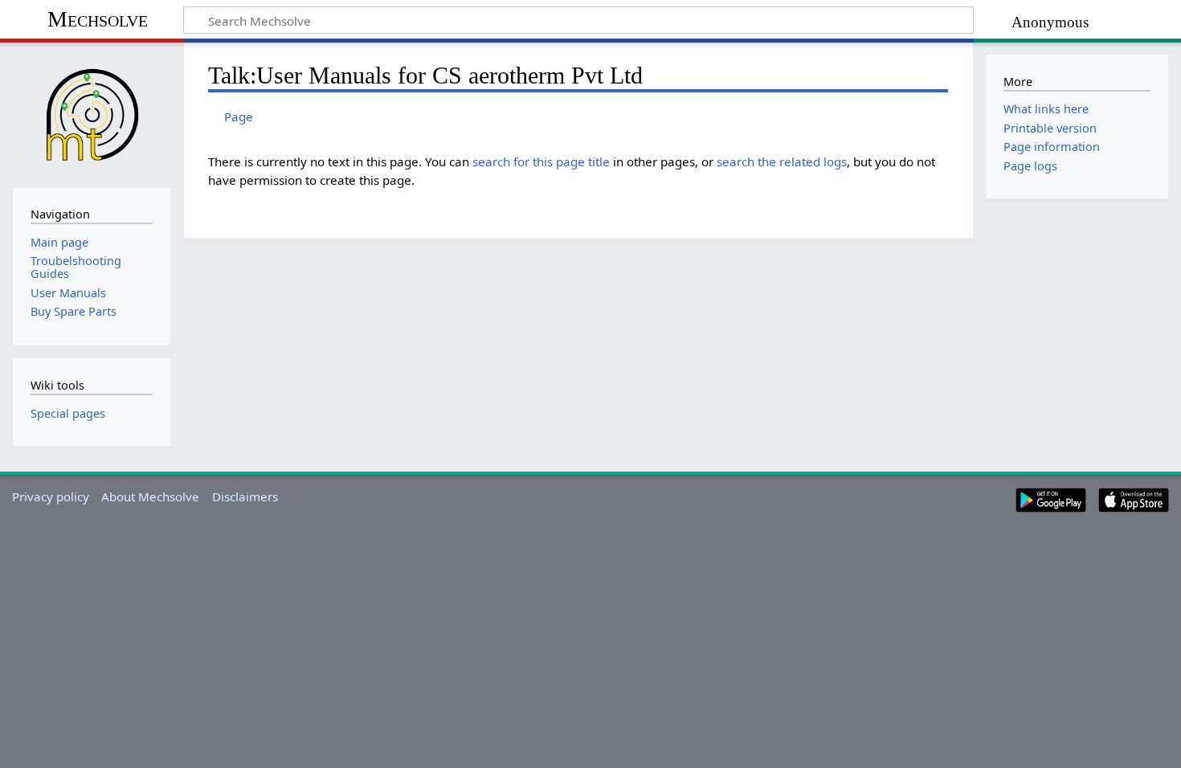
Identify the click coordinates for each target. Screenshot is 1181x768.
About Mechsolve (150, 496)
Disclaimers (245, 496)
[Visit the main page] (91, 113)
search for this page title (541, 161)
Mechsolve (97, 18)
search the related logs (782, 161)
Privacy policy (50, 496)
